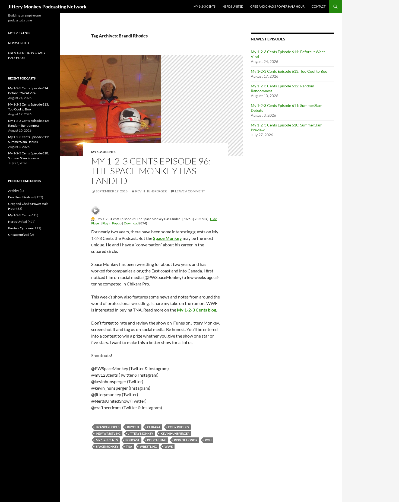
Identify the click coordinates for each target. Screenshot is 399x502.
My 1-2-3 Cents (205, 6)
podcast (132, 440)
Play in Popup (112, 223)
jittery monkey (140, 433)
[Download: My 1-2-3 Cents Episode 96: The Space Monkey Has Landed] (93, 219)
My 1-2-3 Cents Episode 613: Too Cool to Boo (289, 71)
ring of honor (185, 440)
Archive (13, 191)
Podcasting (156, 440)
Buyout (133, 427)
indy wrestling (108, 433)
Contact (318, 6)
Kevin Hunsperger (151, 191)
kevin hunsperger (175, 433)
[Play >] (95, 210)
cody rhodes (178, 427)
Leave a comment (190, 191)
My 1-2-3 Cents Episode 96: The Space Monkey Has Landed (151, 170)
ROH (208, 440)
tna (129, 446)
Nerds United (233, 6)
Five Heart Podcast (21, 197)
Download (131, 223)
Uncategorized (18, 235)
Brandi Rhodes (107, 427)
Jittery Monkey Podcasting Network (47, 6)
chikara (153, 427)
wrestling (148, 446)
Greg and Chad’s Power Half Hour (277, 6)
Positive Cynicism (20, 228)
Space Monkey (107, 446)
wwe (168, 446)
